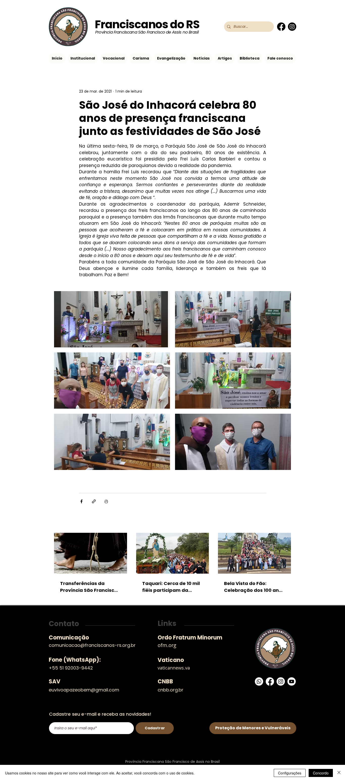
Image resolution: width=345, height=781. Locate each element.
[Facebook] (281, 26)
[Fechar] (339, 773)
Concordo (321, 772)
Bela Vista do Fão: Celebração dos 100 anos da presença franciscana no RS (254, 587)
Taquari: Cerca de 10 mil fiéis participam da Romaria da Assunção (171, 587)
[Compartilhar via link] (93, 501)
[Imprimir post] (106, 501)
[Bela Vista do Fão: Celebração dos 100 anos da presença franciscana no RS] (254, 553)
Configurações (289, 772)
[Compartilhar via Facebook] (81, 501)
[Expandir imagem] (112, 319)
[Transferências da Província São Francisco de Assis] (90, 553)
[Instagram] (292, 26)
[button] (82, 58)
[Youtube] (291, 681)
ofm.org (167, 645)
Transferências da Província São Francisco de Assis (88, 587)
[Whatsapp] (259, 681)
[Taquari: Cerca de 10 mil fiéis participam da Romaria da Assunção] (172, 553)
